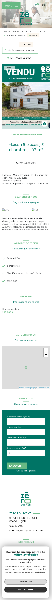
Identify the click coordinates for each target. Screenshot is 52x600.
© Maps (30, 387)
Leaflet (21, 387)
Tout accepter (25, 589)
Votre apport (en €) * (16, 438)
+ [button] (46, 350)
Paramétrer (25, 581)
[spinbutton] (26, 453)
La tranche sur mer (15, 35)
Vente (42, 31)
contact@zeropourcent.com (26, 530)
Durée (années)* (14, 427)
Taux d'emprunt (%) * (16, 448)
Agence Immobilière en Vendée (19, 31)
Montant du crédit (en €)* (18, 417)
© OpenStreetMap (42, 387)
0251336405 (16, 526)
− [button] (46, 354)
